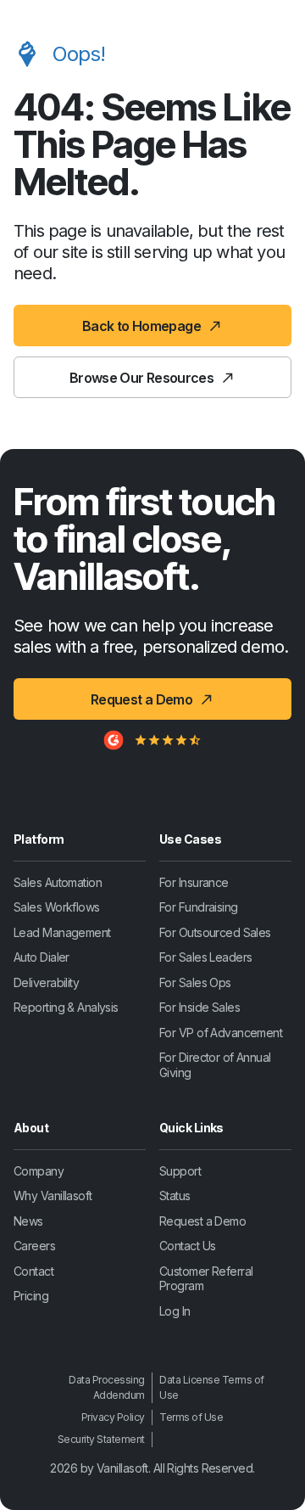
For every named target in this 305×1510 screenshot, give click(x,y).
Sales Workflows (57, 907)
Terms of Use (191, 1417)
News (28, 1221)
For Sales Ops (195, 982)
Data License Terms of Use (211, 1387)
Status (175, 1195)
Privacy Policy (113, 1417)
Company (39, 1171)
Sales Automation (58, 882)
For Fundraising (198, 907)
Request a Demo (202, 1221)
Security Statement (101, 1439)
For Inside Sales (199, 1007)
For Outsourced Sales (215, 932)
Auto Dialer (41, 957)
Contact (33, 1271)
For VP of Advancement (220, 1032)
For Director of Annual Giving (215, 1065)
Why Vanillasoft (53, 1195)
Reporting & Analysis (66, 1007)
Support (180, 1171)
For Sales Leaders (205, 957)
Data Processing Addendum (107, 1387)
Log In (175, 1311)
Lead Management (62, 932)
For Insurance (194, 882)
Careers (34, 1245)
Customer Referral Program (205, 1279)
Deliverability (46, 982)
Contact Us (187, 1245)
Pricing (31, 1295)
